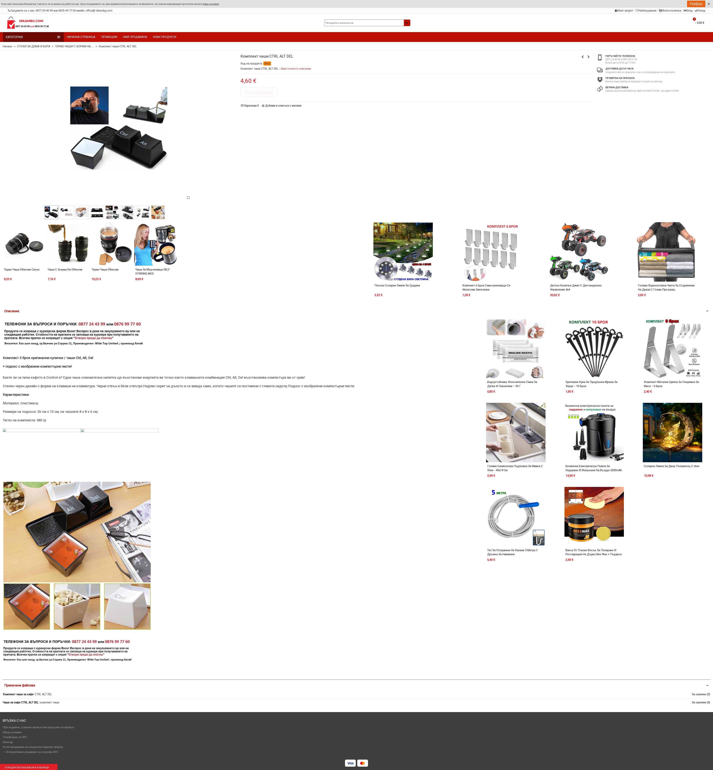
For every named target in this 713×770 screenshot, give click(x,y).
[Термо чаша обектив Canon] (24, 244)
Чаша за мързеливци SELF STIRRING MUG (152, 271)
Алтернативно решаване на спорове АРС (32, 752)
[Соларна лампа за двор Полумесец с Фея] (672, 432)
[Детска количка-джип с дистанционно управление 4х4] (578, 252)
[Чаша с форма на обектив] (68, 244)
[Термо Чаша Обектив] (112, 244)
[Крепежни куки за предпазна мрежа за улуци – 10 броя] (594, 348)
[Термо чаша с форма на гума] (582, 57)
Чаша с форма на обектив (65, 269)
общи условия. (211, 4)
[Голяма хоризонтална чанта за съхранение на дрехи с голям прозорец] (666, 252)
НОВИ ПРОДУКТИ (164, 37)
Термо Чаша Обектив (105, 269)
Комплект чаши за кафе (18, 694)
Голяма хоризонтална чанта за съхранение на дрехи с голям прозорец (666, 287)
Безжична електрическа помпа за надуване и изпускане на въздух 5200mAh (594, 468)
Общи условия (12, 732)
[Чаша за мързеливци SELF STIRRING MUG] (156, 244)
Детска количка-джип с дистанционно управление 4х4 (576, 287)
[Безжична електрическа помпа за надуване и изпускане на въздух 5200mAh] (594, 432)
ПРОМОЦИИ (109, 37)
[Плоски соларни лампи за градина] (403, 252)
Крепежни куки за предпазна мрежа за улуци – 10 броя (592, 384)
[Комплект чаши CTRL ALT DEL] (188, 198)
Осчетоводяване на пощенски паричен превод (33, 747)
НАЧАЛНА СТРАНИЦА (81, 37)
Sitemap (8, 742)
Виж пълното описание (296, 68)
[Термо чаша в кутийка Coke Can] (588, 57)
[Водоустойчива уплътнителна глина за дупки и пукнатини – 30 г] (516, 348)
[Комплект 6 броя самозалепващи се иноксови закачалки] (491, 252)
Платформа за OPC (15, 737)
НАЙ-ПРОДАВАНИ (135, 37)
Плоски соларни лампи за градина (397, 285)
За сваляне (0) (701, 694)
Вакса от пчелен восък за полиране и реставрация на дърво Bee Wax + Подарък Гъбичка (594, 554)
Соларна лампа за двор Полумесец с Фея (671, 466)
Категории (14, 37)
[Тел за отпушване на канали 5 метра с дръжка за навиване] (516, 516)
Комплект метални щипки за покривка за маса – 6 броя (671, 384)
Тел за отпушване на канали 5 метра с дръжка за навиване (512, 552)
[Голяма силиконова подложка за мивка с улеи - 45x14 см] (516, 432)
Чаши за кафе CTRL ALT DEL (21, 702)
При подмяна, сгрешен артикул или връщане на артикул (38, 727)
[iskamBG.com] (27, 23)
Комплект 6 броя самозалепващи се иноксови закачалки (486, 287)
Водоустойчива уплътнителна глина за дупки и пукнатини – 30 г (512, 384)
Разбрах (696, 4)
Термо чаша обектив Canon (22, 269)
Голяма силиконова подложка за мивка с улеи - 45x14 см (515, 468)
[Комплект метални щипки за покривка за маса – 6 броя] (672, 348)
